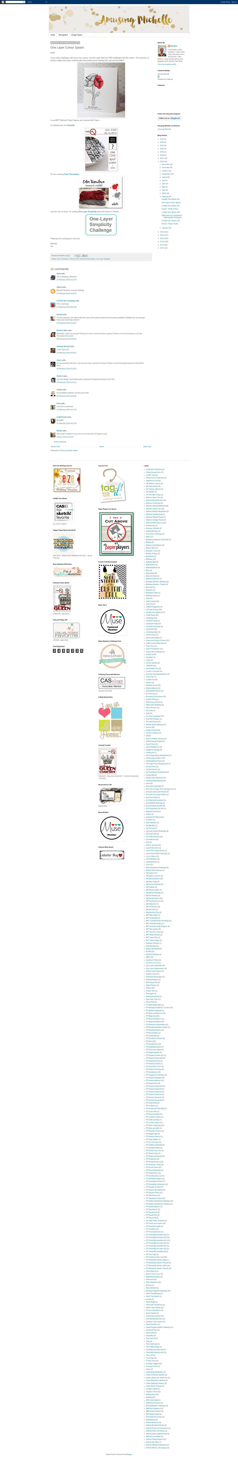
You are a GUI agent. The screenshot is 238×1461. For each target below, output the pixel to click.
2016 (162, 161)
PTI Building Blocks (153, 1030)
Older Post (147, 447)
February (165, 197)
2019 (162, 152)
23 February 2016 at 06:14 (66, 382)
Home (53, 35)
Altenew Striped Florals (154, 517)
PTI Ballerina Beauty (153, 1010)
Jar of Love (150, 828)
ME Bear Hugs (151, 882)
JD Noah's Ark (151, 834)
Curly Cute (150, 677)
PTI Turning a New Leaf (155, 1257)
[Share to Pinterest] (86, 255)
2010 (162, 248)
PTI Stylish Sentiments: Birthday (158, 1201)
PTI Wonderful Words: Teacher (157, 1268)
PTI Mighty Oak (151, 1134)
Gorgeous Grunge (152, 750)
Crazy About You (152, 668)
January (165, 228)
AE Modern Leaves (153, 483)
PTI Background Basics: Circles (157, 1008)
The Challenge (151, 1344)
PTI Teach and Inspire (154, 1223)
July (163, 180)
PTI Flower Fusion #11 (154, 1058)
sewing (148, 1299)
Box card (149, 587)
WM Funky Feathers (153, 1411)
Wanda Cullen (62, 330)
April (164, 190)
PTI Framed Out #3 (153, 1061)
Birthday (149, 559)
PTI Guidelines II (152, 1072)
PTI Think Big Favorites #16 (156, 1243)
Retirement (150, 1280)
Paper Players (151, 985)
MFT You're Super (152, 940)
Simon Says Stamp (153, 1308)
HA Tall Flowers (152, 769)
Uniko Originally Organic (155, 1383)
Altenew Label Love (153, 509)
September (166, 174)
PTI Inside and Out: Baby (155, 1108)
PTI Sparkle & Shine (153, 1187)
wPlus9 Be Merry (152, 1422)
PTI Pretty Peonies (153, 1162)
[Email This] (76, 255)
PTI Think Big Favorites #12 (156, 1237)
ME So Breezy (151, 907)
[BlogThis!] (78, 255)
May (164, 187)
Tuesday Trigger (152, 1364)
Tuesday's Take (152, 1366)
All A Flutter (150, 492)
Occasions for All (152, 963)
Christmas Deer (152, 632)
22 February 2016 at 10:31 (66, 369)
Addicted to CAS (152, 481)
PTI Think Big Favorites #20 (156, 1249)
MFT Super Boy (152, 937)
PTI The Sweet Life (153, 1232)
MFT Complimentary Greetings (157, 921)
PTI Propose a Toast (153, 1165)
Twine (148, 1369)
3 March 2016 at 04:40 (65, 437)
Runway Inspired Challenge (156, 1291)
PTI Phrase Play (152, 1153)
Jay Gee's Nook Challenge (156, 831)
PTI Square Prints (152, 1193)
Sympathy (149, 1336)
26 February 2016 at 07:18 (66, 410)
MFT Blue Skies (152, 915)
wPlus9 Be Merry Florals (155, 1425)
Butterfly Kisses (151, 596)
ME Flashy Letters (152, 890)
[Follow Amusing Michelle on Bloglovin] (169, 120)
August (165, 177)
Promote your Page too (165, 79)
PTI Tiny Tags (151, 1254)
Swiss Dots (150, 1333)
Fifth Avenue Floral (153, 702)
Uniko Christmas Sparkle (155, 1375)
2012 (162, 241)
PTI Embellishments (153, 1047)
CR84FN (149, 666)
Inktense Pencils (152, 811)
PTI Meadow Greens (153, 1131)
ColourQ (70, 125)
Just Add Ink (150, 839)
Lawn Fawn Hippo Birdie (155, 851)
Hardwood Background (154, 781)
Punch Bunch (151, 1271)
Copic (148, 660)
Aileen (59, 287)
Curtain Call (150, 680)
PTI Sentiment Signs (153, 1179)
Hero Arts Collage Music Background (160, 789)
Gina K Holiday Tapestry (155, 739)
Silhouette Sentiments (154, 1305)
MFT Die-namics (152, 929)
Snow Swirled (151, 1313)
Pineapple (150, 994)
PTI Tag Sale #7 (152, 1209)
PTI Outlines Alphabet (154, 1145)
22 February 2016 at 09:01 (66, 339)
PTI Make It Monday (153, 1125)
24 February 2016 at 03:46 (66, 396)
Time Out (149, 1355)
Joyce (59, 360)
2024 (162, 139)
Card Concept (151, 601)
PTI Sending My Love (154, 1176)
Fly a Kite (149, 711)
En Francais (150, 694)
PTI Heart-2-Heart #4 (154, 1092)
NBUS (148, 957)
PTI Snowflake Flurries (154, 1181)
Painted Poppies (152, 980)
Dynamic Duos (151, 685)
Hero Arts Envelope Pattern (156, 795)
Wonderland (150, 1420)
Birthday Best (151, 562)
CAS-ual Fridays (152, 610)
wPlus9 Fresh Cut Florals (155, 1431)
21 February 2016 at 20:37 (66, 293)
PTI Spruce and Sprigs (154, 1190)
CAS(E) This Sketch (153, 612)
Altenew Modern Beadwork (156, 511)
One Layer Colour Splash (171, 203)
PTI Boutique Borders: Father (157, 1027)
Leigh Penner (62, 417)
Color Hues (150, 646)
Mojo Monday (151, 946)
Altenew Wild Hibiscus (154, 523)
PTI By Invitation (152, 1033)
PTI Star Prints (151, 1195)
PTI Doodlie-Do (152, 1044)
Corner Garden (151, 663)
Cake (148, 598)
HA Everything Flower (154, 761)
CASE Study (150, 615)
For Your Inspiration (153, 716)
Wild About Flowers (153, 1403)
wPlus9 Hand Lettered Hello (156, 1434)
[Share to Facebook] (83, 255)
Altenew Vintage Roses (154, 520)
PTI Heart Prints (152, 1083)
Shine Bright (150, 1302)
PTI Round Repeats (153, 1170)
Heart (148, 783)
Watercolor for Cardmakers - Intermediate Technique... (172, 216)
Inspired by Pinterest (153, 817)
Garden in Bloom (152, 733)
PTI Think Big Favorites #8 (156, 1251)
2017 (162, 158)
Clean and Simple (152, 638)
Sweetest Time (151, 1330)
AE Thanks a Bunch (153, 489)
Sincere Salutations (153, 1310)
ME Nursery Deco (152, 898)
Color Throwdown (71, 174)
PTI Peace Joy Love (153, 1151)
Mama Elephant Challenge (156, 868)
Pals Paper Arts (151, 982)
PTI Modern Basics (153, 1137)
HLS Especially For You (155, 809)
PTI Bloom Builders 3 (154, 1019)
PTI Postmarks (151, 1159)
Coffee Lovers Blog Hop (155, 643)
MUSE (148, 952)
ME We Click (150, 910)
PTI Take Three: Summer (155, 1221)
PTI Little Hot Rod (152, 1120)
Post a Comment (60, 442)
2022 (162, 142)
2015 (162, 232)
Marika (59, 431)
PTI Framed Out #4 (153, 1064)
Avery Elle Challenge (154, 534)
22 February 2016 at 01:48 (66, 307)
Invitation (149, 820)
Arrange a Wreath (152, 528)
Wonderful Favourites (154, 1417)
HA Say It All (150, 767)
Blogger (129, 1454)
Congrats (149, 657)
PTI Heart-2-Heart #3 (154, 1089)
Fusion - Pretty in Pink (170, 209)
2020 (162, 149)
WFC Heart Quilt (152, 1400)
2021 (162, 146)
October (165, 171)
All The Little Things (153, 495)
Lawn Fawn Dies (152, 848)
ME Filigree (150, 887)
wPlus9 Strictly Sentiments (156, 1445)
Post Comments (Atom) (69, 450)
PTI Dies (149, 1041)
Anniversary (150, 525)
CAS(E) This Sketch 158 (171, 221)
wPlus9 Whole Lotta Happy (156, 1448)
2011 (162, 245)
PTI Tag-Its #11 (151, 1215)
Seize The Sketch (152, 1296)
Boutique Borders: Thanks (155, 584)
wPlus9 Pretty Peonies (154, 1439)
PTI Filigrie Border (152, 1052)
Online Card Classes (154, 971)
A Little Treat (150, 475)
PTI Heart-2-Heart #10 (154, 1086)
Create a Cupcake (153, 671)
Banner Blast (151, 548)
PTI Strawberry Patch (154, 1198)
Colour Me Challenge (154, 652)
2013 (162, 238)
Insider (148, 814)
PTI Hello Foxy (151, 1103)
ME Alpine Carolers (153, 876)
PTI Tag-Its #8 (151, 1218)
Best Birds (150, 556)
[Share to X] (81, 255)
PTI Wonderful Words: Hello (156, 1265)
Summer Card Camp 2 (154, 1322)
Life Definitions (151, 859)
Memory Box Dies (152, 912)
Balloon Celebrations (154, 545)
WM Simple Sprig (152, 1414)
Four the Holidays (152, 719)
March (164, 193)
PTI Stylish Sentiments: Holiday (157, 1204)
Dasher (149, 682)
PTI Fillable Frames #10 (155, 1055)
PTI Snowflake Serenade (155, 1184)
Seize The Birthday (153, 1294)
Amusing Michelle (163, 74)
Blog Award (150, 573)
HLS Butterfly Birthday (154, 803)
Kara (58, 403)
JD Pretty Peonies (152, 837)
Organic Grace (151, 974)
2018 (162, 155)
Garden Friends (152, 730)
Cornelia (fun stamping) (66, 301)
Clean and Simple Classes (156, 640)
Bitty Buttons (150, 565)
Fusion (148, 727)
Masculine (150, 873)
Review (149, 1285)
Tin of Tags (150, 1358)
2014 (162, 235)
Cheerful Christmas (153, 626)
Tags (148, 1341)
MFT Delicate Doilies (154, 923)
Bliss (148, 570)
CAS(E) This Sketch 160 (171, 206)
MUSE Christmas (152, 954)
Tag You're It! (150, 1338)
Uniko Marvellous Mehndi (155, 1380)
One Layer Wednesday (154, 968)
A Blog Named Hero (153, 472)
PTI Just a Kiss (151, 1111)
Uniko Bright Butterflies (154, 1372)
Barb (58, 274)
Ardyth (59, 390)
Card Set (149, 604)
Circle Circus (151, 635)
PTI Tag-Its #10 (151, 1212)
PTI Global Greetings (154, 1069)
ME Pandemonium (153, 901)
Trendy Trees (151, 1361)
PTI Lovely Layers (152, 1123)
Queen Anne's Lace (153, 1274)
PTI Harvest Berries (153, 1080)
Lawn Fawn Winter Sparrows (156, 853)
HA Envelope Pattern (154, 758)
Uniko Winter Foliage (154, 1386)
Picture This (150, 991)
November (166, 168)
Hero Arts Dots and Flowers (156, 792)
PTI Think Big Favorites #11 (156, 1235)
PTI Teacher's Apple (153, 1226)
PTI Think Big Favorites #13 (156, 1240)
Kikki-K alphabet (152, 845)
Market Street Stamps (154, 870)
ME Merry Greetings (153, 893)
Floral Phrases (151, 708)
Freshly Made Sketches (154, 725)
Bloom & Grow (151, 576)
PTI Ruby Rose (151, 1173)
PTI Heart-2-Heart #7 (154, 1097)
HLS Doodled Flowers (154, 806)
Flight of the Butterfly (153, 705)
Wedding (149, 1397)
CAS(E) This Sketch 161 (171, 199)
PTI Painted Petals (153, 1148)
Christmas (150, 629)
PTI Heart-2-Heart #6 (154, 1094)
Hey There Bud (151, 797)
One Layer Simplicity (88, 212)
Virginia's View (151, 1392)
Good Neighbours (152, 747)
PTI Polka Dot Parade (154, 1156)
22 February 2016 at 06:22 (66, 323)
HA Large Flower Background (157, 764)
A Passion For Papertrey (155, 478)
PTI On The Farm (152, 1142)
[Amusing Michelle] (159, 77)
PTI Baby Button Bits (153, 1005)
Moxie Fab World (152, 949)
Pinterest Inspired (152, 996)
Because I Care (152, 551)
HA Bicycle (150, 753)
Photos (148, 988)
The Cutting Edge (152, 1347)
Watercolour (150, 1394)
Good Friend (150, 744)
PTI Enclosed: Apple (153, 1050)
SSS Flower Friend (153, 1316)
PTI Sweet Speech (153, 1207)
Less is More (150, 856)
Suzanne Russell (63, 346)
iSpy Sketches (151, 823)
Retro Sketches (151, 1282)
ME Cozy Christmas (153, 884)
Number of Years (152, 960)
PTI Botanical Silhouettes (155, 1025)
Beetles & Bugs (151, 554)
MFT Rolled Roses (153, 935)
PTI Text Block (151, 1229)
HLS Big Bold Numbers (154, 800)
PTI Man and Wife (152, 1128)
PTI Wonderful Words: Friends (157, 1263)
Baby (148, 537)
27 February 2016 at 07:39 (66, 423)
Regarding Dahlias (153, 1277)
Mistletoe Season (152, 943)
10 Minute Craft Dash (154, 469)
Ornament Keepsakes (154, 977)
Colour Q (72, 259)
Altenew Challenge (153, 503)
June (164, 184)
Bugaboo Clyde (152, 593)
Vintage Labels (151, 1389)
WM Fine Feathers (153, 1408)
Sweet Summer (151, 1324)
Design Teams (76, 35)
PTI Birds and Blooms (154, 1013)
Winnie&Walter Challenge (155, 1406)
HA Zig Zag (150, 775)
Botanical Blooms (152, 579)
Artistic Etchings (152, 531)
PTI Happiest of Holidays (155, 1075)
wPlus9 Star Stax (152, 1442)
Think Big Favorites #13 (155, 1350)
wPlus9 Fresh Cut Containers (157, 1428)
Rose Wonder (151, 1288)
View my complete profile (167, 64)
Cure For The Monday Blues (156, 674)
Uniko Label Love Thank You (157, 1378)
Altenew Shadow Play (154, 514)
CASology (150, 618)
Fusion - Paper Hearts (170, 224)
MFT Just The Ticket (153, 932)
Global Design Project (154, 741)
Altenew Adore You (153, 497)
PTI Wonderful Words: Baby (156, 1260)
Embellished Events (153, 691)
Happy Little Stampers (154, 778)
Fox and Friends (152, 722)
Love (148, 865)
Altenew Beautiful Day (154, 500)
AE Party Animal (152, 486)
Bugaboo (149, 590)
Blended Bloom (152, 568)
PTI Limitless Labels (153, 1117)
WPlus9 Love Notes (153, 1436)
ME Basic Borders (152, 879)
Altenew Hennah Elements (156, 506)
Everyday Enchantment (154, 697)
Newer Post (55, 447)
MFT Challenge (152, 918)
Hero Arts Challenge (153, 786)
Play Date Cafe (151, 999)
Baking (148, 542)
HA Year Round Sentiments (156, 772)
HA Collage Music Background (157, 755)
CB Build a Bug (151, 621)
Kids (147, 842)
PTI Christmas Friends (154, 1038)
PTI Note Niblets (152, 1139)
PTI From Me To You (153, 1066)
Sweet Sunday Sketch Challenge (158, 1327)
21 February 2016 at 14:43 (66, 280)
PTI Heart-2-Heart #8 (154, 1100)
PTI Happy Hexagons (154, 1078)
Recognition (63, 35)
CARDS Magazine (153, 607)
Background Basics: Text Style (157, 540)
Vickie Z (60, 376)
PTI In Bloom (150, 1106)
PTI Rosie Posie (152, 1167)
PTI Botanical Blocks (153, 1022)
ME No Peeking (152, 896)
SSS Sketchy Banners (154, 1319)
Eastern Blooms (152, 688)
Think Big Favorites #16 (155, 1352)
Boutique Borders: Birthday (156, 582)
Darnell (59, 314)
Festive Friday (151, 699)
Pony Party (150, 1002)
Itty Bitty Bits (150, 825)
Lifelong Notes (151, 862)
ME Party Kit (150, 904)
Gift (147, 736)
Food (148, 713)
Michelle (174, 46)
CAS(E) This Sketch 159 (171, 212)
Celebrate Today (152, 624)
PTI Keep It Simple (153, 1114)
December (166, 164)
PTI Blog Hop (151, 1016)
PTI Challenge (151, 1036)
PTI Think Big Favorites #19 (156, 1246)
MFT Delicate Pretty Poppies (85, 259)
